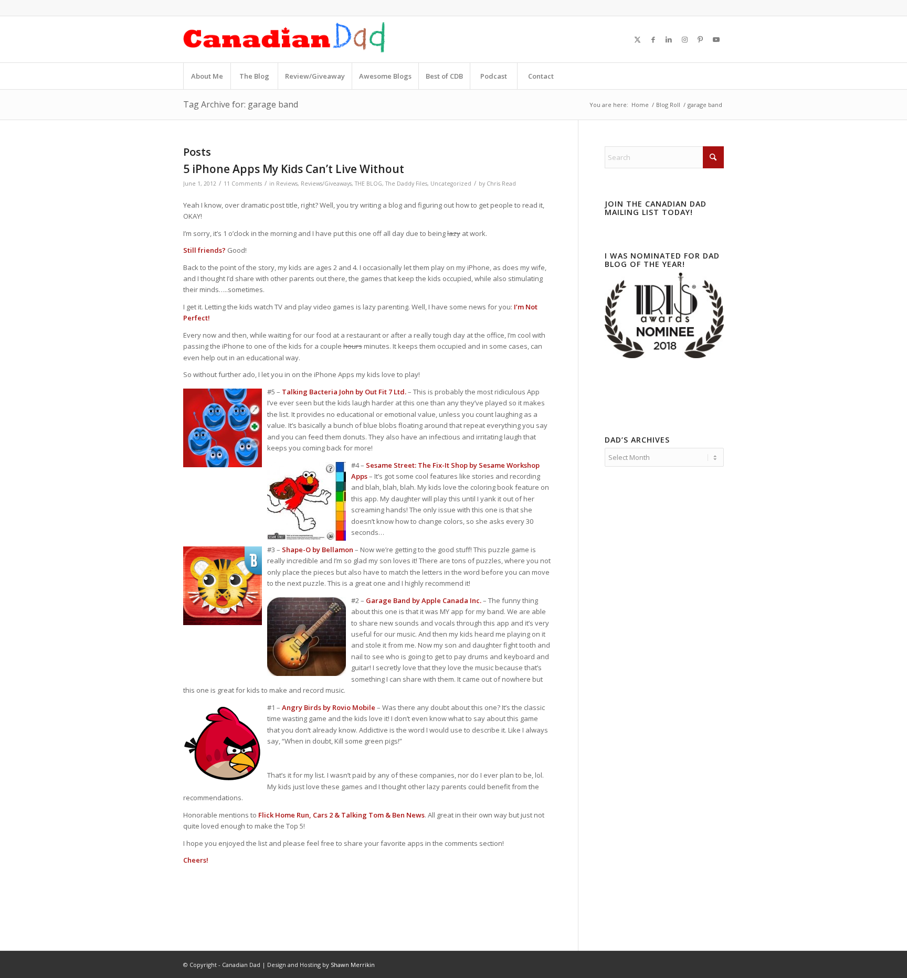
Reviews (287, 183)
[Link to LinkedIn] (669, 39)
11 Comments (243, 183)
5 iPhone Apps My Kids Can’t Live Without (293, 169)
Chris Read (501, 183)
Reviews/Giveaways (326, 183)
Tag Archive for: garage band (240, 104)
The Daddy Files (406, 183)
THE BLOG (368, 183)
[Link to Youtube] (716, 39)
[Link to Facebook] (653, 39)
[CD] (284, 39)
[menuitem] (206, 76)
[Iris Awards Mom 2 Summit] (664, 355)
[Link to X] (637, 39)
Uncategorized (450, 183)
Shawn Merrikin (353, 965)
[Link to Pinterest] (700, 39)
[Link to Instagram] (684, 39)
